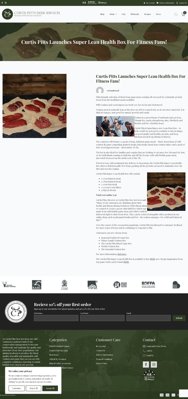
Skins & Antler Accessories (60, 363)
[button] (94, 2)
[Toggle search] (176, 14)
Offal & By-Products (57, 359)
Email (129, 313)
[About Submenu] (116, 14)
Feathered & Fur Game (58, 350)
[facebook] (146, 364)
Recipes (147, 14)
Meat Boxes (53, 355)
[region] (33, 380)
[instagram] (154, 364)
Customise (16, 388)
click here (121, 254)
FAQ (123, 14)
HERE (152, 259)
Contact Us (100, 350)
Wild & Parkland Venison (59, 346)
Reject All (34, 388)
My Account (101, 346)
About (111, 14)
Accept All (50, 388)
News (158, 14)
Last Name (85, 313)
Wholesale (134, 14)
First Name (39, 313)
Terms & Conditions (104, 359)
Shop (102, 14)
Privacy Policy (101, 363)
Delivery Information (104, 355)
